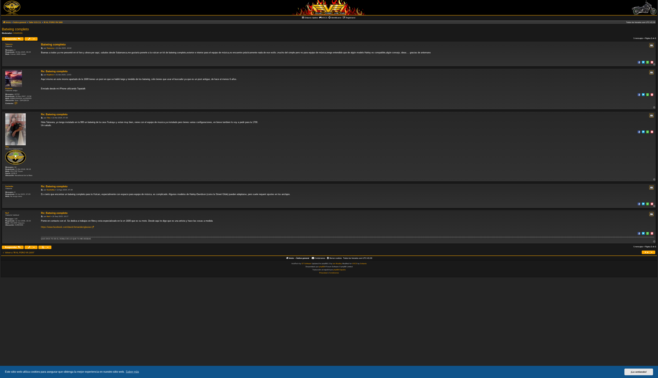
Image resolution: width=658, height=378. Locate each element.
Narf (7, 213)
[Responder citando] (651, 45)
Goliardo (363, 263)
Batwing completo (15, 29)
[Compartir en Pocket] (652, 62)
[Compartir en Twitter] (643, 62)
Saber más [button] (132, 371)
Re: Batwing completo (54, 71)
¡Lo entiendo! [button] (639, 371)
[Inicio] (329, 7)
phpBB (322, 267)
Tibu (7, 147)
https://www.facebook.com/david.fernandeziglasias (66, 227)
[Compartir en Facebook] (639, 62)
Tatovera (9, 44)
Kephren (8, 88)
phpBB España (339, 270)
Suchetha (9, 186)
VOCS (354, 263)
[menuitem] (334, 18)
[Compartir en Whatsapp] (647, 62)
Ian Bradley (337, 263)
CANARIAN (17, 33)
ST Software (306, 263)
